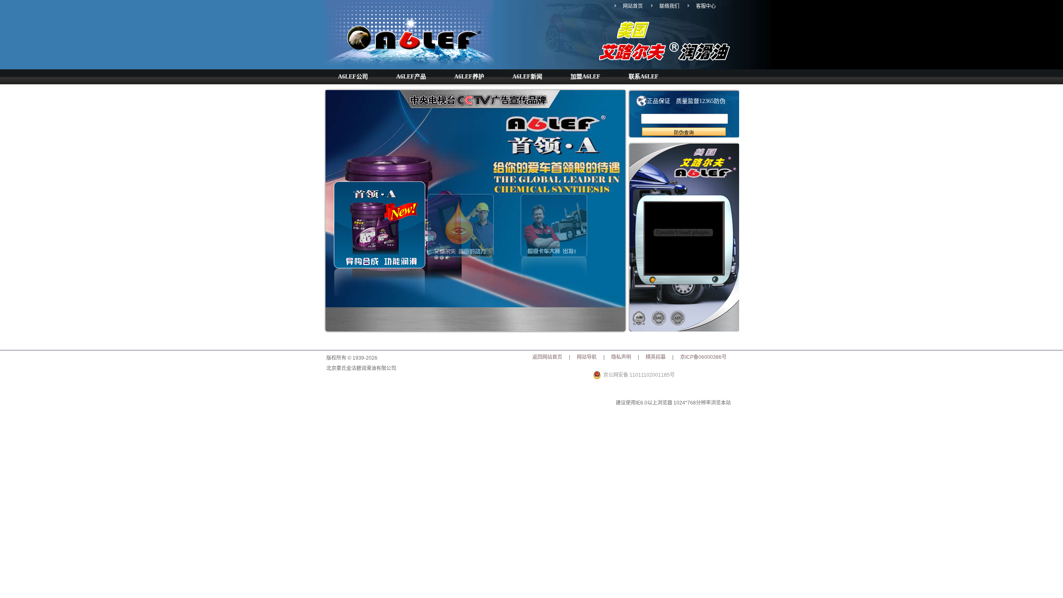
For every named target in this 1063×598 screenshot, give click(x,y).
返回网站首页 (547, 357)
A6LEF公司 (353, 77)
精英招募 (656, 357)
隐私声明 (621, 357)
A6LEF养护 (469, 77)
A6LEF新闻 (527, 77)
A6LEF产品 (411, 77)
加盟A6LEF (585, 77)
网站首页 (633, 6)
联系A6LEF (644, 77)
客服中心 (706, 6)
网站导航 (587, 357)
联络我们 (669, 6)
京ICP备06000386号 (703, 357)
